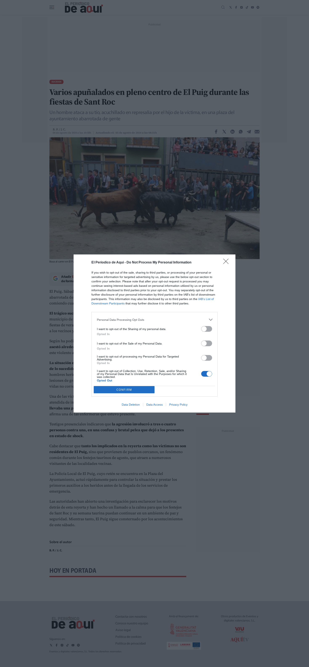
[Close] (227, 263)
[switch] (206, 329)
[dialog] (154, 333)
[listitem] (154, 319)
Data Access (154, 404)
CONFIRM (124, 389)
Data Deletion (131, 404)
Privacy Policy (178, 404)
